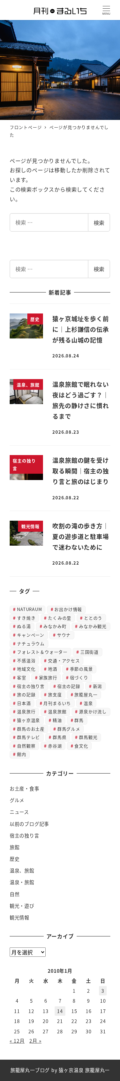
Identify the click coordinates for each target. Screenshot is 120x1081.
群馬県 (59, 737)
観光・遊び (22, 905)
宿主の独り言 (31, 686)
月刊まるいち (57, 703)
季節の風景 (81, 669)
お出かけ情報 (68, 609)
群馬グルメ (68, 729)
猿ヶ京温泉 (28, 720)
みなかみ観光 (93, 626)
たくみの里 (59, 618)
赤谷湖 (55, 746)
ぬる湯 (24, 626)
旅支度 (55, 694)
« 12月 (17, 1040)
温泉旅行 (26, 711)
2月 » (35, 1040)
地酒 (52, 669)
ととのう (93, 618)
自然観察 (26, 746)
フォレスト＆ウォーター (42, 652)
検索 (99, 223)
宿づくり (79, 677)
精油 (57, 720)
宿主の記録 (68, 686)
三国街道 (89, 652)
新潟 (97, 686)
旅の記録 (26, 694)
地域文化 (26, 669)
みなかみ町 (54, 626)
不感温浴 (26, 660)
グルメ (17, 800)
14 (60, 1011)
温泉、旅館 (22, 870)
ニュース (19, 812)
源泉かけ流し (93, 711)
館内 (21, 754)
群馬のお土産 (31, 729)
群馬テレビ (28, 737)
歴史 (15, 858)
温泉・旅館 (22, 882)
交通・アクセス (64, 660)
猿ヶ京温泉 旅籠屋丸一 (84, 1070)
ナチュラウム (31, 643)
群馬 (79, 720)
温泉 (88, 703)
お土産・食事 (24, 788)
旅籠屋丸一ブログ (30, 1070)
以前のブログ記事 (29, 823)
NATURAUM (29, 609)
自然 (15, 894)
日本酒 (24, 703)
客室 (21, 677)
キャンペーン (30, 635)
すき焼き (26, 618)
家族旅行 (48, 677)
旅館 (15, 847)
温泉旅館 (57, 711)
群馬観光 (88, 737)
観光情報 (19, 917)
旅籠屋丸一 (85, 694)
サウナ (64, 635)
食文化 (81, 746)
